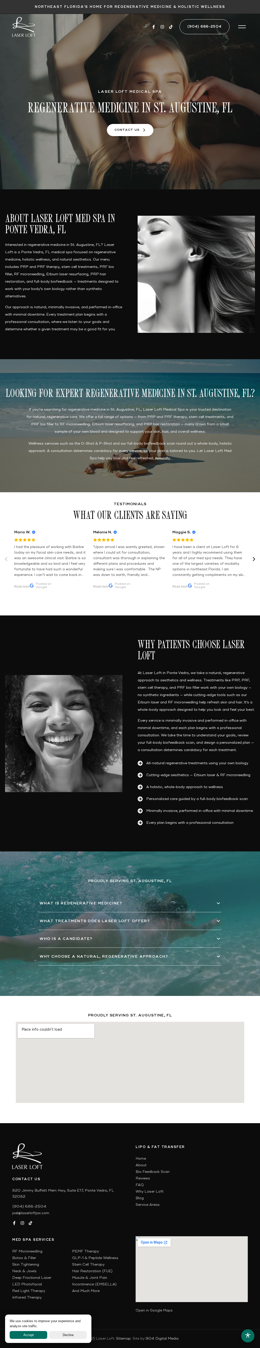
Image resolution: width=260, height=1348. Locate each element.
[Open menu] (242, 26)
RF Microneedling (27, 1251)
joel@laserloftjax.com (30, 1213)
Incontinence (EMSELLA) (94, 1284)
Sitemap (123, 1338)
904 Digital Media (161, 1338)
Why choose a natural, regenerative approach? (104, 956)
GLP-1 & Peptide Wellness (95, 1258)
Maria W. (22, 532)
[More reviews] (253, 559)
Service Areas (148, 1205)
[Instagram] (162, 27)
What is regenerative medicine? (81, 903)
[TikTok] (171, 27)
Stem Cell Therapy (88, 1264)
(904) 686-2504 (204, 27)
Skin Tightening (25, 1264)
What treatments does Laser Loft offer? (95, 921)
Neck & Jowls (24, 1271)
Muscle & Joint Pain (89, 1278)
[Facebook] (154, 27)
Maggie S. (181, 532)
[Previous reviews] (6, 559)
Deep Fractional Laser (31, 1278)
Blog (140, 1198)
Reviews (143, 1178)
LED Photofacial (27, 1284)
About (141, 1165)
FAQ (140, 1185)
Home (141, 1158)
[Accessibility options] (247, 1335)
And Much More (86, 1291)
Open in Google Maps (154, 1310)
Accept (28, 1335)
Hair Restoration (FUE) (92, 1271)
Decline (68, 1335)
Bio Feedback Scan (153, 1172)
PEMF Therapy (85, 1251)
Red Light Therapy (28, 1291)
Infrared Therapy (27, 1297)
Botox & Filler (24, 1258)
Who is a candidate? (66, 939)
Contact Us (127, 130)
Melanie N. (102, 532)
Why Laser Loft (150, 1191)
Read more (22, 586)
